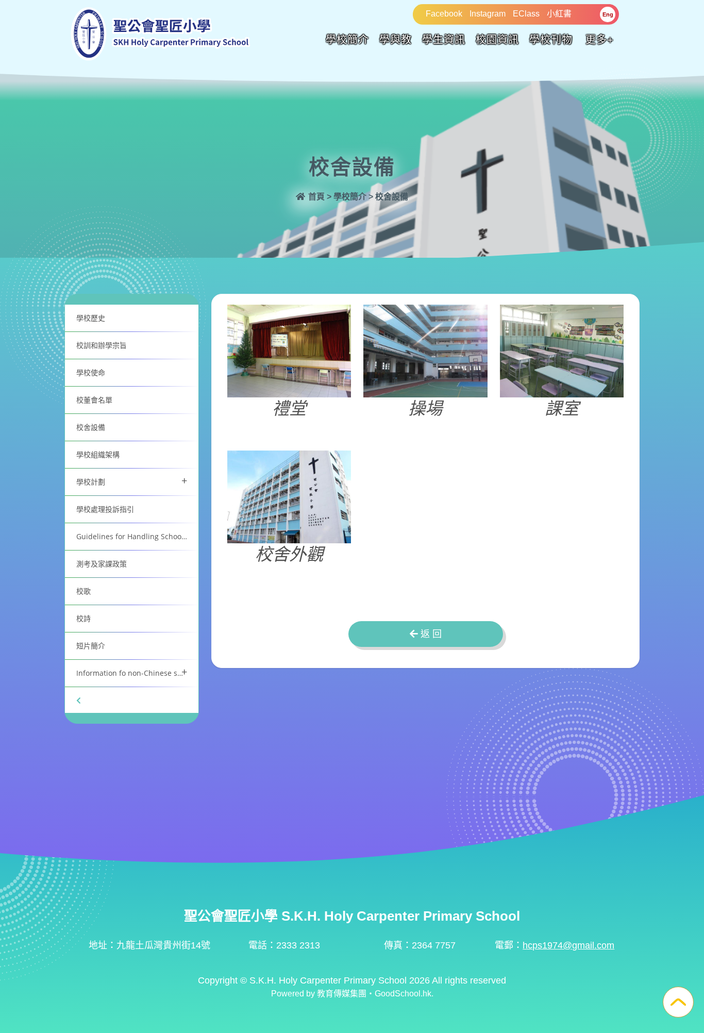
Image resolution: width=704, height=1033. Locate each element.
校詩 (83, 618)
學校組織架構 (98, 454)
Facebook (444, 13)
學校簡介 (347, 39)
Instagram (488, 13)
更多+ (599, 39)
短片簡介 (90, 646)
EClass (526, 13)
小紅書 (559, 13)
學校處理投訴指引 (105, 509)
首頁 (315, 196)
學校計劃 (131, 481)
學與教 (395, 39)
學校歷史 (90, 318)
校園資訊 (497, 39)
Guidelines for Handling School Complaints (137, 536)
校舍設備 (90, 427)
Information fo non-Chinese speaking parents (137, 672)
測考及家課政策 (101, 564)
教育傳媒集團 (341, 993)
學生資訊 (443, 39)
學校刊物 (551, 39)
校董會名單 (94, 400)
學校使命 (90, 372)
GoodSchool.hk (403, 993)
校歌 (83, 591)
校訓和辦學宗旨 (101, 345)
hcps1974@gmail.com (568, 945)
